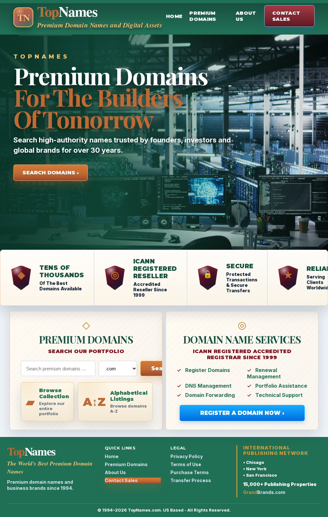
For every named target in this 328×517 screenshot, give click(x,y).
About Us (246, 16)
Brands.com (264, 492)
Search (162, 368)
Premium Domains (202, 16)
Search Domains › (50, 173)
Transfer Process (190, 480)
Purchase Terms (189, 472)
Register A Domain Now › (242, 413)
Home (174, 16)
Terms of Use (185, 464)
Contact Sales (286, 16)
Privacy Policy (186, 456)
